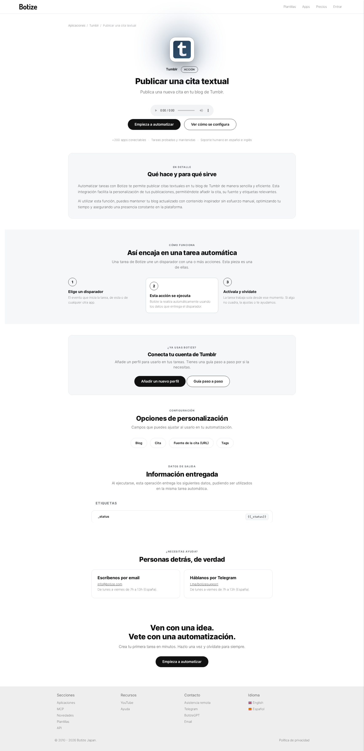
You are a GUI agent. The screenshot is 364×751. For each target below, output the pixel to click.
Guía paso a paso (208, 381)
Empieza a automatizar (154, 124)
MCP (60, 709)
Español (258, 709)
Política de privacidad (294, 740)
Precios (321, 7)
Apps (306, 7)
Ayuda (125, 709)
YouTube (127, 703)
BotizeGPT (192, 715)
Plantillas (290, 7)
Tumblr (94, 25)
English (257, 703)
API (59, 728)
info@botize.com (110, 584)
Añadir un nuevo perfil (160, 381)
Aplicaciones (76, 25)
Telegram (191, 709)
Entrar (337, 7)
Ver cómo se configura (210, 124)
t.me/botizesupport (204, 584)
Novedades (65, 715)
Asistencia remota (197, 703)
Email (188, 722)
